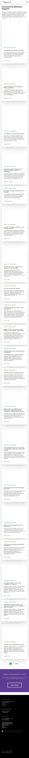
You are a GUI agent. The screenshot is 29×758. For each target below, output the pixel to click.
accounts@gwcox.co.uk (7, 718)
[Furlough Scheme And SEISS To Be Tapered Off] (14, 313)
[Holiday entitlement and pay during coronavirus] (14, 356)
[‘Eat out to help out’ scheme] (14, 292)
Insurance (4, 727)
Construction (5, 712)
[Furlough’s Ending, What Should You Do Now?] (14, 195)
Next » (17, 663)
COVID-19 (6, 47)
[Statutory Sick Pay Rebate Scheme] (14, 377)
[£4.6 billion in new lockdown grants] (14, 124)
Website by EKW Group (7, 752)
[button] (27, 2)
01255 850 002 (5, 719)
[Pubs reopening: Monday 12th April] (14, 41)
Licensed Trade (5, 711)
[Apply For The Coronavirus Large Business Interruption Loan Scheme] (14, 335)
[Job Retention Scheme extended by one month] (14, 550)
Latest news (13, 47)
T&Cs (3, 726)
